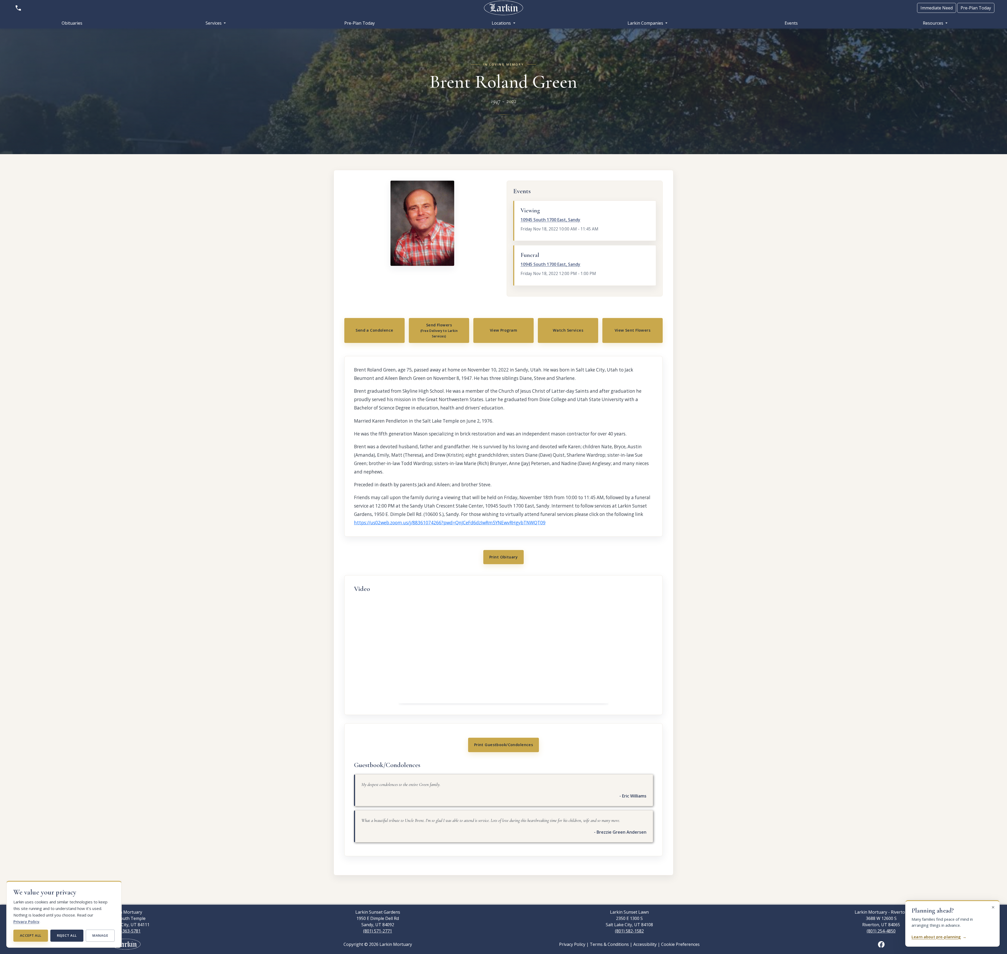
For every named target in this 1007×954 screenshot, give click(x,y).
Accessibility (645, 944)
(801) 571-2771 (377, 931)
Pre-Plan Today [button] (976, 8)
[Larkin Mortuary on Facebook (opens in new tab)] (881, 944)
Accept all (30, 935)
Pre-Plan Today (359, 23)
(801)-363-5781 (126, 931)
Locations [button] (502, 23)
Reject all (67, 935)
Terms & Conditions (609, 944)
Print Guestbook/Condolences (503, 744)
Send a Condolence (374, 330)
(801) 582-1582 (629, 931)
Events (791, 23)
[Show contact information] (18, 7)
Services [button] (214, 23)
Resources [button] (933, 23)
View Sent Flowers (632, 330)
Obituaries (72, 23)
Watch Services (568, 330)
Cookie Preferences (680, 944)
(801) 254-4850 (881, 931)
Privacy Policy (26, 921)
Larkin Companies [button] (646, 23)
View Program (503, 330)
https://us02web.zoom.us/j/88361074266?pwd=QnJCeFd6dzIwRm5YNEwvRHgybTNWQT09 (449, 523)
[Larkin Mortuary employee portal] (126, 944)
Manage (100, 935)
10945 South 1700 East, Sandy (550, 220)
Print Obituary (503, 556)
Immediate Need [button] (936, 8)
